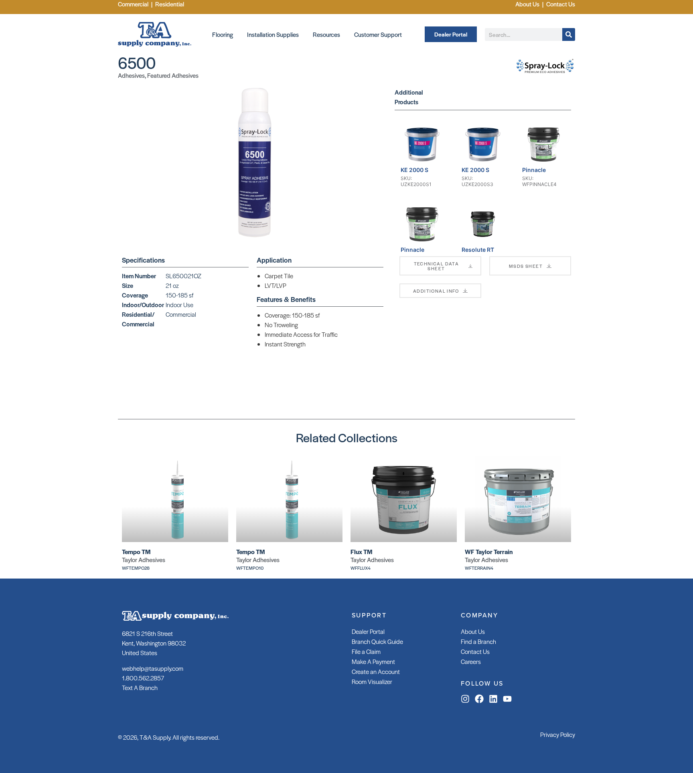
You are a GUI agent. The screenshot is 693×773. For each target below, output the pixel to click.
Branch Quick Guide (377, 641)
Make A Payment (373, 661)
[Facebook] (479, 698)
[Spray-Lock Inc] (545, 75)
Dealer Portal (368, 631)
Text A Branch (140, 687)
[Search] (568, 34)
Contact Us (475, 651)
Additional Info (436, 290)
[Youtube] (507, 698)
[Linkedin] (493, 698)
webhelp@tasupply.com (152, 668)
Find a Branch (478, 641)
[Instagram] (465, 698)
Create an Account (376, 671)
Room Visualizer (372, 681)
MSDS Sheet (526, 265)
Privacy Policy (557, 734)
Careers (471, 661)
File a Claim (366, 651)
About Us (473, 631)
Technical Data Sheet (436, 266)
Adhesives (131, 75)
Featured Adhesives (173, 75)
